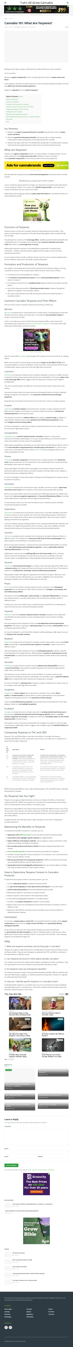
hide (21, 96)
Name (6, 1148)
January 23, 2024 (11, 1108)
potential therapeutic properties (39, 324)
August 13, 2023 (8, 27)
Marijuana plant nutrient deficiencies (50, 1095)
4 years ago (16, 1275)
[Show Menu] (5, 2)
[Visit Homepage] (36, 2)
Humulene (7, 487)
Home (5, 18)
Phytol (6, 587)
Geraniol (7, 566)
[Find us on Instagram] (10, 1327)
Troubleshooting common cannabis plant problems (17, 1105)
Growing (8, 1070)
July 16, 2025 (10, 1088)
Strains (50, 1309)
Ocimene (7, 536)
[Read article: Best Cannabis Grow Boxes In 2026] (8, 1261)
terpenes (11, 1059)
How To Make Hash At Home (14, 1095)
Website (40, 1156)
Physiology (7, 1317)
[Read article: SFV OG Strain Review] (8, 1254)
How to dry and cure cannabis (47, 1104)
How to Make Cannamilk (19, 1266)
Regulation (29, 1314)
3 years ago (16, 1206)
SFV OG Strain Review (18, 1253)
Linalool (7, 409)
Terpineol (7, 615)
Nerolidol (7, 666)
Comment (8, 1126)
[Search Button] (68, 2)
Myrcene (7, 313)
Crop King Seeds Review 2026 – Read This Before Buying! (28, 1273)
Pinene (6, 460)
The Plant (11, 18)
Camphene (8, 693)
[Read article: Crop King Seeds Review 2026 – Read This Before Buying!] (8, 1275)
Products (29, 1309)
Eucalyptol (7, 712)
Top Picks (51, 1314)
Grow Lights (8, 1309)
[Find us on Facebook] (6, 1327)
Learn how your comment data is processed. (41, 1170)
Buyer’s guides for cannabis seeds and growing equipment (52, 1071)
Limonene (7, 375)
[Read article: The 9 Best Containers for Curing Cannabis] (8, 1282)
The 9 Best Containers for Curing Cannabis (24, 1280)
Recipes (28, 1312)
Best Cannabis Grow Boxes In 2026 (22, 1260)
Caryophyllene (9, 436)
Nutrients (7, 1314)
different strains (25, 835)
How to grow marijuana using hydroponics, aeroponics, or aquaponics (18, 1085)
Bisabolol (7, 642)
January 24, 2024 (44, 1074)
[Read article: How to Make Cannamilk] (8, 1268)
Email (6, 1156)
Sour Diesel (22, 356)
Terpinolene (8, 513)
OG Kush (39, 450)
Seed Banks (29, 1317)
